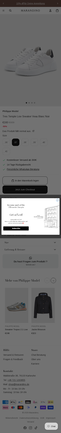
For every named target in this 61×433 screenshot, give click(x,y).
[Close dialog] (57, 200)
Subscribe (16, 229)
